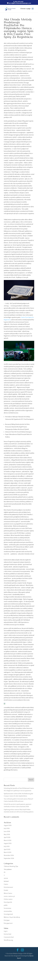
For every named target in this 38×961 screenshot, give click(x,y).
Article (6, 878)
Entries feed (7, 934)
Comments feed (9, 937)
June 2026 (7, 831)
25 (4, 872)
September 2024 (9, 858)
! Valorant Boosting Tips (11, 866)
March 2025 (7, 852)
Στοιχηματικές (8, 923)
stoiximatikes (8, 911)
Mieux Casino (8, 893)
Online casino (8, 899)
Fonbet (6, 890)
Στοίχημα (7, 920)
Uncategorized (8, 914)
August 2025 (7, 843)
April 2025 (7, 849)
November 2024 (9, 855)
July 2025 (6, 846)
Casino (6, 884)
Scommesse (7, 908)
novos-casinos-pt (9, 896)
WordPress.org (8, 940)
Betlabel (6, 881)
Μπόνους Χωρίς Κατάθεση (12, 917)
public (6, 905)
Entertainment (8, 887)
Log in (6, 931)
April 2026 (7, 837)
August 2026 (7, 825)
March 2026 (7, 840)
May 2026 (7, 834)
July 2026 (7, 828)
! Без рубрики (8, 869)
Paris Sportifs (8, 902)
